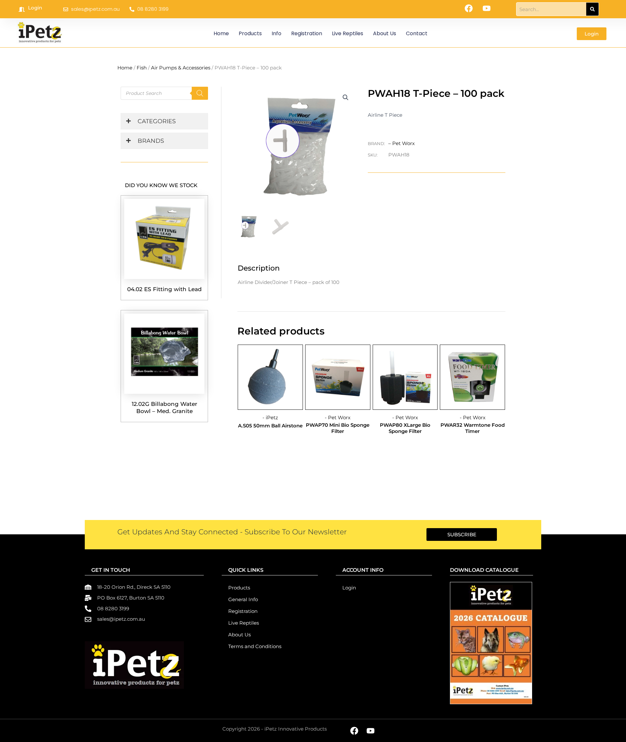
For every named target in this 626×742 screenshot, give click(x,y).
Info (276, 33)
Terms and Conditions (254, 646)
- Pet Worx (337, 417)
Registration (306, 33)
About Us (384, 33)
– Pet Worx (401, 143)
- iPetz (270, 417)
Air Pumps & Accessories (180, 68)
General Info (243, 599)
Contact (416, 33)
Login (35, 8)
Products (250, 33)
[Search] (592, 9)
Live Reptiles (347, 33)
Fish (142, 68)
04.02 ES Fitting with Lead (164, 289)
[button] (345, 97)
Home (221, 33)
